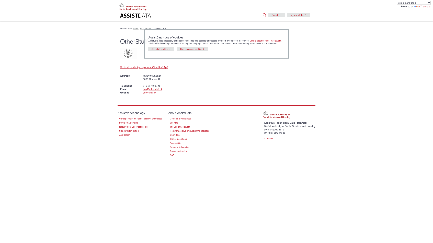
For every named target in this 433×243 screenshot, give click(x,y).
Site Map (174, 122)
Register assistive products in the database (189, 130)
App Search (124, 134)
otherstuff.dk (149, 92)
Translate (425, 6)
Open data (175, 134)
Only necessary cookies (191, 48)
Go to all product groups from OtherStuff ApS (144, 67)
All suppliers (145, 28)
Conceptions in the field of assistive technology (140, 118)
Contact (269, 138)
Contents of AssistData (180, 118)
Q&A (172, 155)
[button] (265, 14)
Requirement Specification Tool (133, 126)
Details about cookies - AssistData (265, 40)
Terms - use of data (178, 138)
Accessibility (175, 142)
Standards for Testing (129, 130)
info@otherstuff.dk (152, 89)
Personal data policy (179, 146)
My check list (297, 15)
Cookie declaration (178, 151)
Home (136, 28)
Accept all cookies (160, 48)
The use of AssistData (180, 126)
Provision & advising (128, 122)
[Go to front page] (175, 16)
